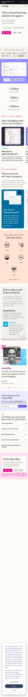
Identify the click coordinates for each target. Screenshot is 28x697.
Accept (14, 686)
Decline (14, 690)
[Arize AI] (4, 6)
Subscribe (22, 406)
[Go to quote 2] (14, 387)
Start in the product (7, 27)
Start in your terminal (19, 27)
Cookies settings (14, 682)
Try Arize (6, 32)
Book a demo (17, 32)
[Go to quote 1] (9, 387)
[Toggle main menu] (25, 6)
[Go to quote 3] (18, 387)
